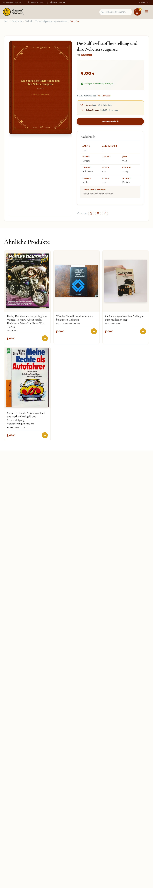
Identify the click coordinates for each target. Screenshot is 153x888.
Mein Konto (145, 3)
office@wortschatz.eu (14, 3)
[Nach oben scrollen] (144, 882)
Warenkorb (140, 9)
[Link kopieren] (105, 213)
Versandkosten (104, 96)
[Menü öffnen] (146, 12)
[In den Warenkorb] (45, 338)
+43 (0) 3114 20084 (37, 3)
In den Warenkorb (110, 121)
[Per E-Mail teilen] (98, 213)
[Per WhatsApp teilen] (91, 213)
